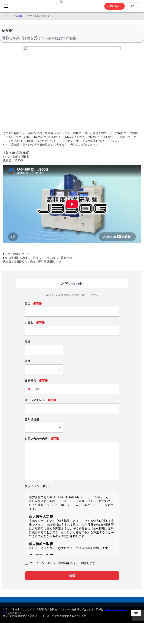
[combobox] (44, 350)
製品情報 (18, 16)
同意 (135, 612)
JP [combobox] (132, 6)
